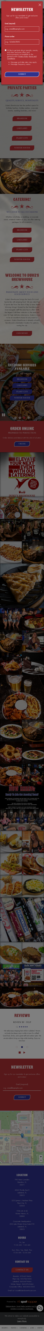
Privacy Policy (23, 56)
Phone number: (10, 36)
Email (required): (10, 23)
